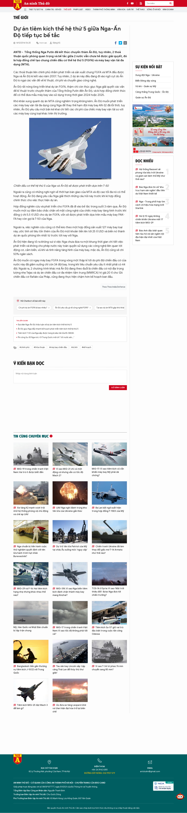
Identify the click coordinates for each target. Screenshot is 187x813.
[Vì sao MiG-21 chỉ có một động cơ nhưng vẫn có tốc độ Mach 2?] (70, 454)
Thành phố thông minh (104, 9)
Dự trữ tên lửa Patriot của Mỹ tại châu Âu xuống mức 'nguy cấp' (70, 548)
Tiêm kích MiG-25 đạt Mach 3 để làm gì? (30, 707)
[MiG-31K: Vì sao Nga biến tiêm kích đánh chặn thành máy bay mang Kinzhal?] (70, 573)
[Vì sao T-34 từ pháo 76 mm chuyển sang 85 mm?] (109, 651)
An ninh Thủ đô (37, 3)
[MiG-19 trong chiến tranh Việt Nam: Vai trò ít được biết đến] (30, 454)
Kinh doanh (168, 9)
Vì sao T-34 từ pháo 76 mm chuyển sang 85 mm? (107, 668)
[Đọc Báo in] (142, 3)
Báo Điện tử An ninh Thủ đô (17, 5)
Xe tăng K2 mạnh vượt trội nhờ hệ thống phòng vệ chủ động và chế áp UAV (30, 511)
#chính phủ (24, 347)
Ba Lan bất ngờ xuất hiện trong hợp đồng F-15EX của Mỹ (108, 509)
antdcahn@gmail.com (150, 771)
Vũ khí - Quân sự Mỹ (145, 86)
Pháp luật (78, 9)
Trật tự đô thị (36, 9)
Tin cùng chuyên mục (31, 436)
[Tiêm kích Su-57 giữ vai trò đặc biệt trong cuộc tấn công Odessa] (109, 612)
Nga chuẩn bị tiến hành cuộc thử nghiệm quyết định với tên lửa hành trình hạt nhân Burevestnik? (30, 551)
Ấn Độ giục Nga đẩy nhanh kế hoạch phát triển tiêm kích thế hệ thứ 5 (48, 329)
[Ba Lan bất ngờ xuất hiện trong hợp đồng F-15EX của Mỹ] (109, 493)
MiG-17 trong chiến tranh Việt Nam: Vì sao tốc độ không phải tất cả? (70, 630)
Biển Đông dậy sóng (145, 80)
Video (88, 9)
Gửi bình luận (118, 387)
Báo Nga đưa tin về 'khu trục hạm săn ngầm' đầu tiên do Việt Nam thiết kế (150, 190)
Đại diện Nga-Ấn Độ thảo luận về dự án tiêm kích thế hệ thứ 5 (45, 325)
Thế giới (67, 9)
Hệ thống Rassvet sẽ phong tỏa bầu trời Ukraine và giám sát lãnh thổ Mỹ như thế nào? (150, 174)
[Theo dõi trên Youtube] (132, 3)
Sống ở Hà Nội (154, 9)
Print (125, 43)
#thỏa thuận (39, 347)
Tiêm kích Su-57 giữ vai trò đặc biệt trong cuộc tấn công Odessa (107, 630)
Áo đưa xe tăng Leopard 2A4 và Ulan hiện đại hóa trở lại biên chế (69, 708)
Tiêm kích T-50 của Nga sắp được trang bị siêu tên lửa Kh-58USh (46, 333)
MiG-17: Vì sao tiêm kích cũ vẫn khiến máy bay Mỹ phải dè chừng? (108, 472)
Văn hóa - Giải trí (125, 9)
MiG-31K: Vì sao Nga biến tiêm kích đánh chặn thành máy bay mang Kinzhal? (70, 592)
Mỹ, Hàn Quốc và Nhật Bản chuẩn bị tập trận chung (30, 629)
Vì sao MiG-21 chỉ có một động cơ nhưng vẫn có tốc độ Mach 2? (68, 472)
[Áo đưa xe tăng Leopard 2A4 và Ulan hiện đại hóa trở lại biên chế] (70, 690)
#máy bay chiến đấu (58, 347)
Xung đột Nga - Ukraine (147, 75)
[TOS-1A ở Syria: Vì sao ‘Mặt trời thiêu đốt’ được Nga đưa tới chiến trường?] (109, 573)
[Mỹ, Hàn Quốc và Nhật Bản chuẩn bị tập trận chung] (30, 612)
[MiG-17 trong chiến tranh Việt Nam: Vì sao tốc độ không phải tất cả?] (70, 612)
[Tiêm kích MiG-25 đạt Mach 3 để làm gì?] (30, 690)
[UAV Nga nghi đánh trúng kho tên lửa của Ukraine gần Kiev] (70, 493)
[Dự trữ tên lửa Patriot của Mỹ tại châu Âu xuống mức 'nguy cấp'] (70, 532)
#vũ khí (74, 347)
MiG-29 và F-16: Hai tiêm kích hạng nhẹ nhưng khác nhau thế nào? (30, 592)
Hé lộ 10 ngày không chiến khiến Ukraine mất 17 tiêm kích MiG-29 (149, 219)
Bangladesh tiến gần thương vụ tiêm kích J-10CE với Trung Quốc (30, 669)
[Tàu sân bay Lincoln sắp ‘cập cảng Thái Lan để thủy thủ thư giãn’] (70, 651)
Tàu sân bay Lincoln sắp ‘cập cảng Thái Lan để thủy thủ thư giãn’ (69, 669)
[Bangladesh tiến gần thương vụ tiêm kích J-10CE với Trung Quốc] (30, 651)
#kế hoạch (86, 347)
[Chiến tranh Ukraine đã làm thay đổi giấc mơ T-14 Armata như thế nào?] (109, 532)
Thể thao (140, 9)
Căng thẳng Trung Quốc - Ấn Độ (152, 92)
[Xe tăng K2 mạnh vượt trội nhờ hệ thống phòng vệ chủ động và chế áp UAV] (30, 493)
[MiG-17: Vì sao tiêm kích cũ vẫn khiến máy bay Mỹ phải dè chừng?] (109, 454)
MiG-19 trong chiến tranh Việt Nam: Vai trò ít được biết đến (30, 471)
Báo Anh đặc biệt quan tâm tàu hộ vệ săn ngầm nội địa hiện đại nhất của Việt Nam (149, 235)
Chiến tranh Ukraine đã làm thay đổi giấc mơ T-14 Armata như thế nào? (108, 549)
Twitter (120, 43)
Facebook (115, 43)
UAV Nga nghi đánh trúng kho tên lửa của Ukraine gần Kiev (70, 509)
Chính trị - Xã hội (53, 9)
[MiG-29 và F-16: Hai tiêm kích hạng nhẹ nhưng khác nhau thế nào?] (30, 573)
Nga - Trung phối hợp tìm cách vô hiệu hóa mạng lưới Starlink (150, 205)
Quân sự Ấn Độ (143, 97)
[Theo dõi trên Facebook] (128, 3)
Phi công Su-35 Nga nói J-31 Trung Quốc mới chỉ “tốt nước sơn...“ (46, 337)
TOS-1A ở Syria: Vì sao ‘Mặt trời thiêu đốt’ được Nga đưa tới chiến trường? (108, 591)
